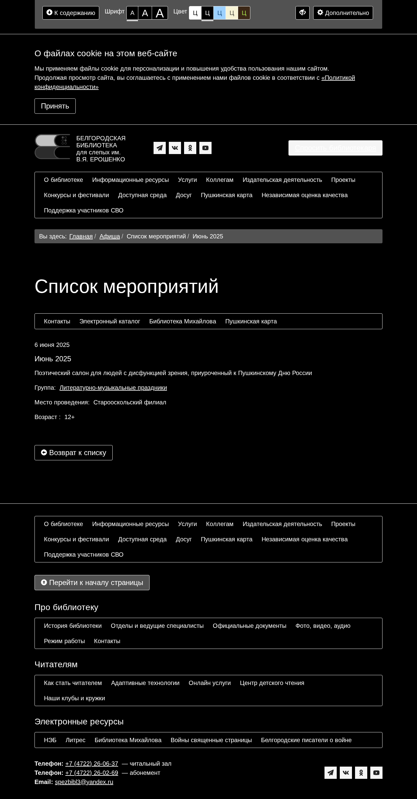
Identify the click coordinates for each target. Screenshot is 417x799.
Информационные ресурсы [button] (130, 179)
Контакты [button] (57, 321)
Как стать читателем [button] (73, 682)
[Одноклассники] (190, 148)
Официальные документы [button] (249, 625)
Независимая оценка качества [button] (305, 195)
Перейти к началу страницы (95, 582)
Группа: (100, 387)
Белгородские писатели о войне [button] (306, 740)
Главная (81, 236)
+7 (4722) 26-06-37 (91, 763)
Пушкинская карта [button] (226, 195)
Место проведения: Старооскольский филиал (100, 402)
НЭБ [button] (50, 740)
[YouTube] (205, 148)
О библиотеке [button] (63, 179)
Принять (55, 106)
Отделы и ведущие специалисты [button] (157, 625)
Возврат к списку (76, 452)
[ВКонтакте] (175, 148)
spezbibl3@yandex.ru (84, 782)
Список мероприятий (156, 236)
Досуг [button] (184, 195)
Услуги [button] (187, 179)
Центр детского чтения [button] (272, 682)
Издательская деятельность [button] (282, 179)
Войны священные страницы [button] (211, 740)
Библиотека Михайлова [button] (182, 321)
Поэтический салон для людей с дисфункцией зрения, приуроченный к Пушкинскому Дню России (173, 373)
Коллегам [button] (220, 179)
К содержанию (74, 12)
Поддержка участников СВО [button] (84, 210)
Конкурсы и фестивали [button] (76, 195)
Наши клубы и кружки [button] (74, 698)
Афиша (110, 236)
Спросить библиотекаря (335, 148)
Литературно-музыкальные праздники (113, 387)
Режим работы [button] (64, 641)
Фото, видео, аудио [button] (323, 625)
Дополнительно (346, 12)
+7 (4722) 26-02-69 (91, 772)
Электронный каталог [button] (109, 321)
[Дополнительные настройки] (303, 13)
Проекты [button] (343, 179)
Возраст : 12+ (54, 417)
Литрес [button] (75, 740)
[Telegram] (160, 148)
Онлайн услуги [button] (210, 682)
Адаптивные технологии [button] (145, 682)
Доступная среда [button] (142, 195)
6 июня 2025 (52, 344)
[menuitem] (63, 179)
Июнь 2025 (208, 236)
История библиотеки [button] (73, 625)
